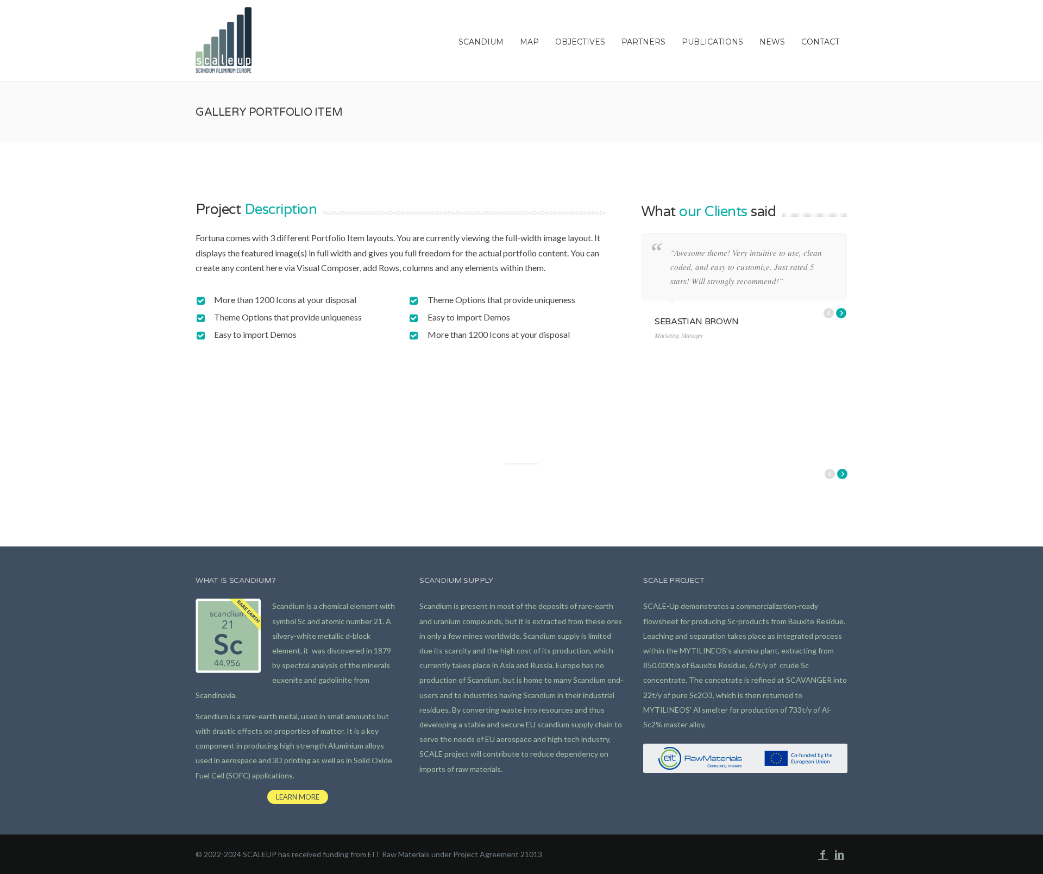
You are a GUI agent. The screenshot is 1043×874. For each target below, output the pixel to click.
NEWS (772, 42)
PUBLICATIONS (712, 42)
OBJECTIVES (580, 42)
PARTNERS (643, 42)
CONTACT (820, 42)
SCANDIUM (481, 42)
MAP (529, 42)
